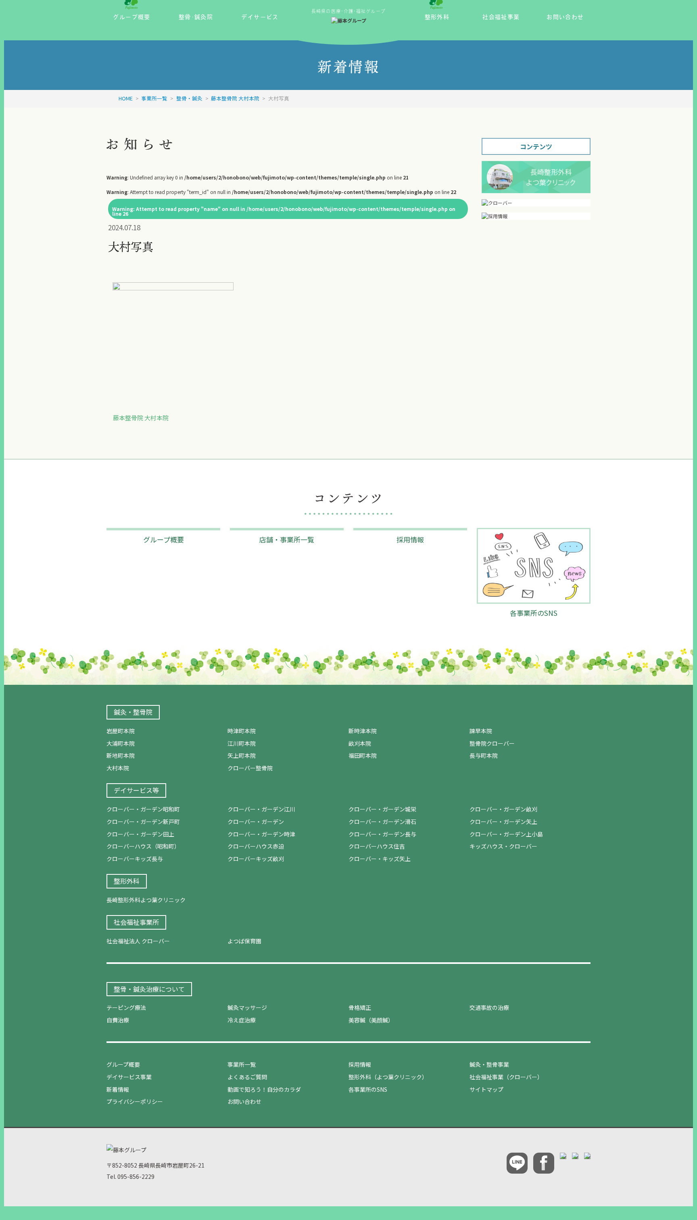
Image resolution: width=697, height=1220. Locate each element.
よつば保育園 (244, 941)
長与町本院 (484, 755)
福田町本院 (362, 755)
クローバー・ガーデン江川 (261, 809)
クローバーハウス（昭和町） (143, 846)
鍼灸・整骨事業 (489, 1064)
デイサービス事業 (129, 1077)
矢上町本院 (241, 755)
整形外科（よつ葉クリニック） (388, 1077)
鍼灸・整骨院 (133, 712)
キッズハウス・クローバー (503, 846)
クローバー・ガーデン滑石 (382, 822)
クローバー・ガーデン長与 (382, 834)
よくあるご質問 (247, 1077)
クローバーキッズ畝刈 (255, 859)
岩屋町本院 (120, 731)
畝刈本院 (359, 743)
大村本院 (117, 768)
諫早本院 (481, 731)
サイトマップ (486, 1089)
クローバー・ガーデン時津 (261, 834)
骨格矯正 (359, 1007)
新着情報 (117, 1089)
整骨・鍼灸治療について (149, 989)
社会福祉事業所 (136, 922)
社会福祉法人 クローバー (138, 941)
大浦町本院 (120, 743)
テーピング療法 (126, 1007)
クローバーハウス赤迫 (255, 846)
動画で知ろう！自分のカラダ (264, 1089)
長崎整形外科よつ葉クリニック (146, 900)
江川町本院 (241, 743)
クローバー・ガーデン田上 (140, 834)
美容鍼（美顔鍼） (371, 1020)
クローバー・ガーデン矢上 (503, 822)
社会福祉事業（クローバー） (506, 1077)
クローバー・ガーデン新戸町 (143, 822)
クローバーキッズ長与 (134, 859)
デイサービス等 (136, 790)
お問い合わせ (244, 1101)
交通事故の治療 (489, 1007)
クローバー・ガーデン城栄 (382, 809)
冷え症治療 (241, 1020)
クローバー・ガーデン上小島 (506, 834)
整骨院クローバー (492, 743)
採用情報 (359, 1064)
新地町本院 (120, 755)
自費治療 (117, 1020)
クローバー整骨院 (250, 768)
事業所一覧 (241, 1064)
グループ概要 (123, 1064)
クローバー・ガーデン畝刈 (503, 809)
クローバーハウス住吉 (376, 846)
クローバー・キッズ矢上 (379, 859)
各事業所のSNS (367, 1089)
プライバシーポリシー (134, 1101)
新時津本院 (362, 731)
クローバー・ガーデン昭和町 (143, 809)
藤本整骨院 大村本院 (141, 417)
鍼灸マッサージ (247, 1007)
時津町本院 (241, 731)
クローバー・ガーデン (255, 822)
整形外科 (127, 881)
